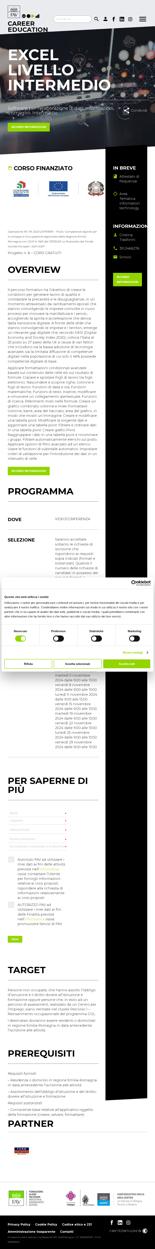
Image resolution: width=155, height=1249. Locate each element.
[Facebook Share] (131, 119)
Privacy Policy (19, 1224)
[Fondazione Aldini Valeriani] (26, 1205)
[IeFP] (29, 16)
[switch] (58, 638)
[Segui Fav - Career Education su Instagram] (130, 19)
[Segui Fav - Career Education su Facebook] (113, 19)
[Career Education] (14, 12)
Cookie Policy (46, 1224)
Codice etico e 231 (77, 1224)
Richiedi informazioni (29, 127)
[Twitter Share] (139, 119)
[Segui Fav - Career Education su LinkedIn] (122, 19)
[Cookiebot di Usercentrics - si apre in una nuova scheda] (134, 583)
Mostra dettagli (133, 652)
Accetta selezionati (77, 663)
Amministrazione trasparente (31, 1231)
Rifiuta (28, 663)
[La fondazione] (24, 16)
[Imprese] (38, 16)
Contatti (66, 1231)
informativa (49, 869)
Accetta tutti (127, 663)
